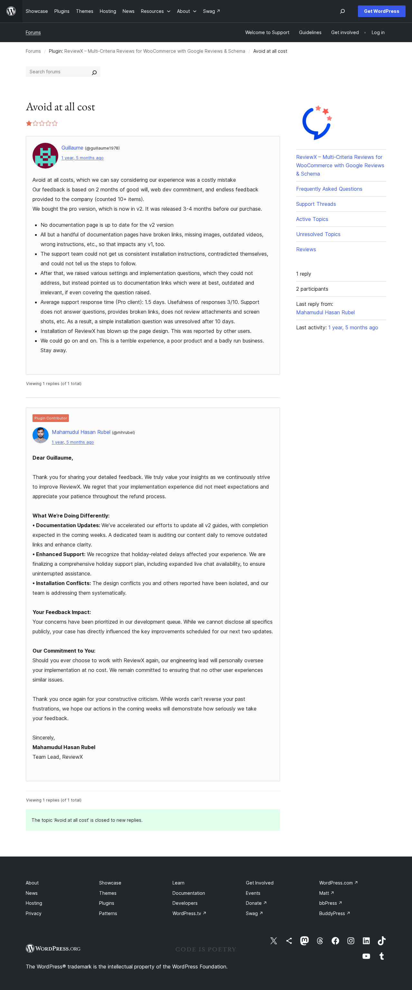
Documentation (189, 893)
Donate (256, 903)
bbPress (330, 903)
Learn (178, 882)
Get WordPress (381, 11)
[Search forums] (94, 72)
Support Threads (316, 204)
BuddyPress (335, 913)
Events (253, 893)
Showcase (110, 882)
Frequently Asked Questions (329, 189)
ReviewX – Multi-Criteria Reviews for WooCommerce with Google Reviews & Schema (154, 51)
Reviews (306, 249)
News (32, 893)
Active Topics (312, 219)
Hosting (34, 903)
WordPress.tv (190, 913)
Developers (185, 903)
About (32, 882)
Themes (108, 893)
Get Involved (260, 882)
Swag (254, 913)
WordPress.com (338, 882)
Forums (33, 32)
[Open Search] (342, 11)
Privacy (34, 913)
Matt (326, 893)
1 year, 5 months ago (82, 157)
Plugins (106, 903)
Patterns (108, 913)
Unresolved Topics (318, 234)
